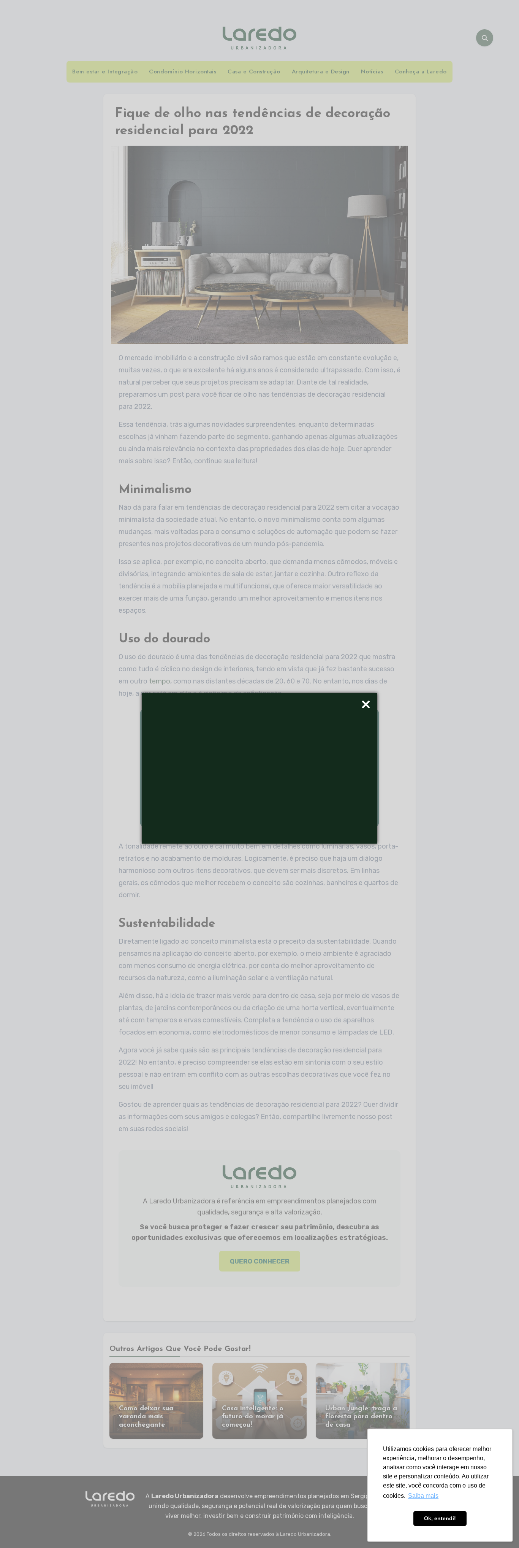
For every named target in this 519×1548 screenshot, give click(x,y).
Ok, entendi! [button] (440, 1518)
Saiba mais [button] (423, 1495)
